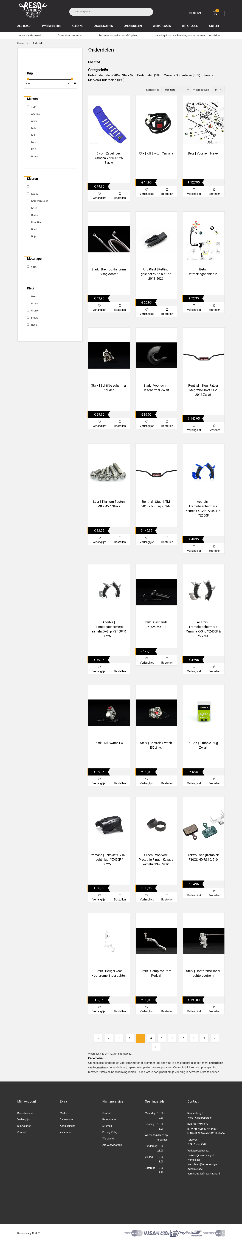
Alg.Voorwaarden (112, 1145)
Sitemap (107, 1125)
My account (195, 13)
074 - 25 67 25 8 (197, 1144)
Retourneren (109, 1119)
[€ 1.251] (72, 79)
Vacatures (65, 1132)
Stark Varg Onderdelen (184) (142, 75)
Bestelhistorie (25, 1113)
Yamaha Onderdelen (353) (182, 75)
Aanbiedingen (67, 1125)
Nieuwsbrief (24, 1125)
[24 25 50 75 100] (218, 89)
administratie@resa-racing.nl (203, 1173)
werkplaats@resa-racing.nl (202, 1164)
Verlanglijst (23, 1119)
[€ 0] (28, 79)
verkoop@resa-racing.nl (200, 1155)
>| (156, 1047)
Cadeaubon (66, 1119)
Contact (21, 1132)
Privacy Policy (110, 1132)
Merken (64, 1113)
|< (98, 1038)
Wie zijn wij (108, 1138)
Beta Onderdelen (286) (104, 75)
